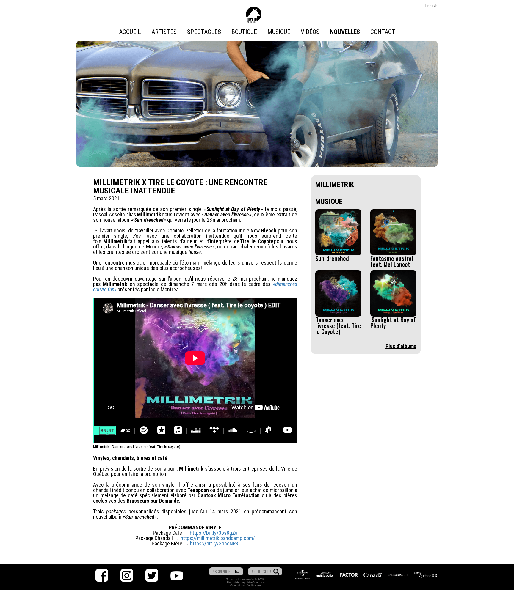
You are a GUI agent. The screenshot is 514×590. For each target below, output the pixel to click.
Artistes (164, 31)
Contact (382, 31)
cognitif (245, 582)
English (431, 6)
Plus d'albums (401, 346)
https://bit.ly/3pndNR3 (214, 543)
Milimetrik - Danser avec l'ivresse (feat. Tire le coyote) (136, 446)
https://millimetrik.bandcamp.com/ (218, 538)
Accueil (130, 31)
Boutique (244, 31)
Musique (278, 31)
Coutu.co (258, 582)
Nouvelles (345, 31)
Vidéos (310, 31)
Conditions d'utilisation (245, 585)
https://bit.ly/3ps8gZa (213, 533)
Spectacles (204, 31)
